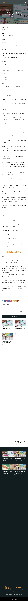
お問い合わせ (21, 594)
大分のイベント (4, 461)
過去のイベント (14, 16)
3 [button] (15, 580)
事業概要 (6, 594)
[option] (14, 463)
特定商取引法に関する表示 (13, 594)
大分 (4, 307)
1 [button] (12, 580)
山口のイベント (16, 461)
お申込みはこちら (14, 252)
